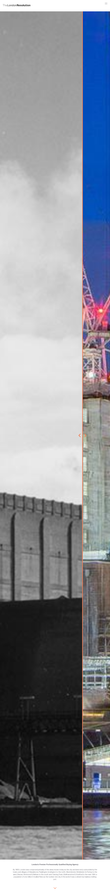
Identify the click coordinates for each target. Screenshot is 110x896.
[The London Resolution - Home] (16, 5)
